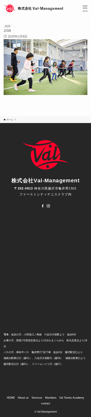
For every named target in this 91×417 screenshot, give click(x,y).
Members (51, 397)
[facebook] (43, 206)
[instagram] (48, 206)
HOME (11, 397)
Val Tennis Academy (71, 397)
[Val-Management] (34, 8)
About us (23, 397)
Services (37, 397)
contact (45, 403)
